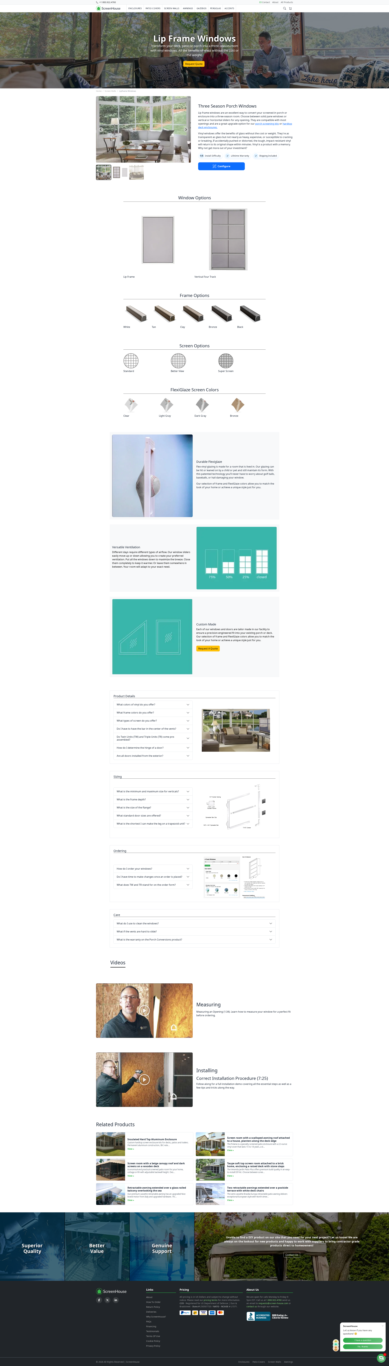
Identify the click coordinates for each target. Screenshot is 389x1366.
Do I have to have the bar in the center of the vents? (146, 728)
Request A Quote (208, 648)
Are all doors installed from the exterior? (140, 755)
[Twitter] (107, 1300)
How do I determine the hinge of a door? (140, 747)
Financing (151, 1326)
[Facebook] (99, 1300)
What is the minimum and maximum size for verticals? (148, 791)
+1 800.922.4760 (107, 2)
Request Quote (194, 64)
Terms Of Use (153, 1336)
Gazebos (201, 8)
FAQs (148, 1321)
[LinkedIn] (116, 1300)
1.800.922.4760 (274, 1300)
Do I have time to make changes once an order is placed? (149, 876)
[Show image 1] (103, 172)
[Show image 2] (120, 172)
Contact (266, 2)
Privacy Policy (153, 1345)
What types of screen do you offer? (137, 720)
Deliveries (151, 1311)
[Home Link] (108, 8)
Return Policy (153, 1306)
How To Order (153, 1302)
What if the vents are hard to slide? (137, 931)
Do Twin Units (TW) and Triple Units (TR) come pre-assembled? (146, 738)
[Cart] (290, 8)
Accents (229, 8)
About (275, 2)
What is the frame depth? (131, 799)
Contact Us (292, 1254)
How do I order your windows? (134, 868)
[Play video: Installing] (144, 1079)
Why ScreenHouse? (156, 1316)
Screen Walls (171, 8)
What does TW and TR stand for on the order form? (146, 884)
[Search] (284, 8)
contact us (251, 1306)
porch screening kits (267, 123)
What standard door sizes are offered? (139, 815)
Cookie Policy (153, 1341)
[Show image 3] (136, 172)
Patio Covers (153, 8)
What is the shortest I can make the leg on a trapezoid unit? (151, 823)
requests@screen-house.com (273, 1303)
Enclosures (135, 8)
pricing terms (210, 1300)
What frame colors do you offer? (135, 712)
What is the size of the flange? (134, 807)
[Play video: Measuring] (144, 1010)
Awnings (188, 8)
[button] (381, 1358)
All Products (287, 2)
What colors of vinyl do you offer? (136, 704)
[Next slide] (186, 129)
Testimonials (152, 1331)
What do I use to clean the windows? (138, 923)
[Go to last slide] (100, 129)
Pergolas (215, 8)
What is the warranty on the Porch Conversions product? (149, 939)
